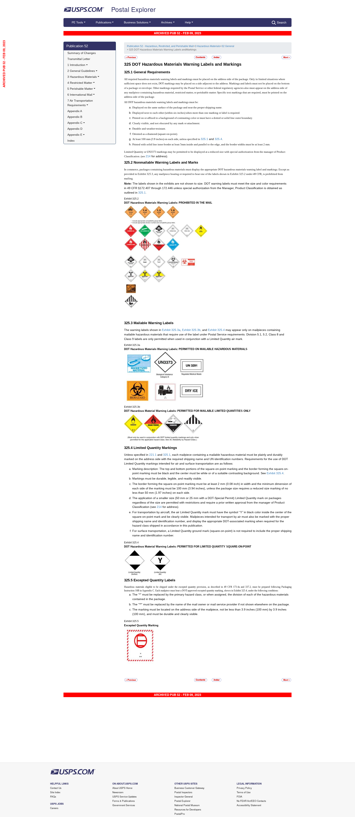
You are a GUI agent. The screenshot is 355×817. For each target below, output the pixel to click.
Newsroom (117, 792)
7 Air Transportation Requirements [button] (80, 103)
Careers (54, 808)
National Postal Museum (187, 805)
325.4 (218, 139)
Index (71, 140)
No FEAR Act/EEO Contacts (251, 800)
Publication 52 (77, 46)
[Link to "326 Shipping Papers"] (286, 57)
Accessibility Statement (249, 805)
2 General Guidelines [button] (81, 70)
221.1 (153, 454)
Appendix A (74, 111)
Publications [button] (103, 22)
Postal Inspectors (183, 792)
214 (148, 156)
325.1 (204, 139)
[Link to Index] (216, 57)
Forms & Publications (123, 800)
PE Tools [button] (77, 22)
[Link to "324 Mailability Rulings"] (130, 57)
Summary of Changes (81, 53)
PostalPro (179, 813)
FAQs (53, 796)
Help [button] (188, 22)
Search (281, 22)
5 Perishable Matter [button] (80, 88)
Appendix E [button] (74, 134)
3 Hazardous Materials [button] (82, 76)
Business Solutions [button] (136, 22)
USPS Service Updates (124, 796)
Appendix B (74, 116)
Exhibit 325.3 (170, 330)
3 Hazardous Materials (207, 46)
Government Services (123, 805)
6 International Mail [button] (79, 94)
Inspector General (183, 796)
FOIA (239, 796)
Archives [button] (166, 22)
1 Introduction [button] (76, 65)
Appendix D (74, 128)
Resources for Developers (187, 809)
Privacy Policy (244, 787)
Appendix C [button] (74, 122)
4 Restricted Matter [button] (79, 82)
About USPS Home (122, 787)
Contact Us (55, 787)
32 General (228, 46)
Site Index (55, 792)
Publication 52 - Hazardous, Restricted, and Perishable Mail (160, 46)
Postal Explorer (133, 9)
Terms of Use (243, 792)
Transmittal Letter (78, 59)
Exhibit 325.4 (216, 330)
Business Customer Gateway (189, 787)
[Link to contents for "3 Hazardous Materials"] (201, 57)
